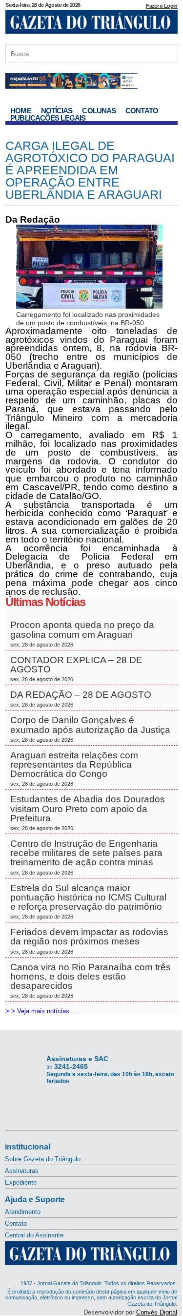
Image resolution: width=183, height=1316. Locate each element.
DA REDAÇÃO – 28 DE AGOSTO (80, 698)
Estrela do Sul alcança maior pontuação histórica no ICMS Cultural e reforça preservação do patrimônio (88, 901)
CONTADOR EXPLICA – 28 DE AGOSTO (76, 668)
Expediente (21, 1182)
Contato (141, 110)
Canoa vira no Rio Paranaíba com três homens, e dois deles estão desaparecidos (90, 980)
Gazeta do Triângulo (91, 24)
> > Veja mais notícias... (40, 1011)
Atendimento (23, 1211)
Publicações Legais (47, 118)
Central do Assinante (34, 1235)
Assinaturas (22, 1170)
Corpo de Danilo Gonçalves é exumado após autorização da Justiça (90, 728)
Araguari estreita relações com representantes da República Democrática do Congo (74, 768)
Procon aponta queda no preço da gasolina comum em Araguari (82, 633)
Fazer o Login (161, 6)
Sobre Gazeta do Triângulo (43, 1159)
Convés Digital (156, 1312)
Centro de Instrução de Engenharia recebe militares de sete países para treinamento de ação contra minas (86, 857)
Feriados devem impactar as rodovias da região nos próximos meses (89, 940)
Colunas (99, 110)
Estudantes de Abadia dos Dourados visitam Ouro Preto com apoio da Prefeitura (87, 812)
